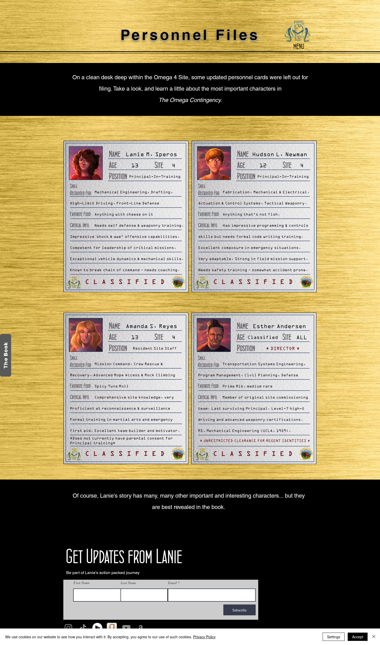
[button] (298, 31)
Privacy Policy (204, 636)
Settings (333, 636)
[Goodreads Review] (112, 628)
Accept (357, 636)
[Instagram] (68, 628)
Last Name (128, 583)
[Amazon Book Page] (141, 628)
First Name (81, 583)
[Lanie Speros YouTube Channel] (126, 628)
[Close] (374, 637)
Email (172, 583)
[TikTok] (83, 628)
